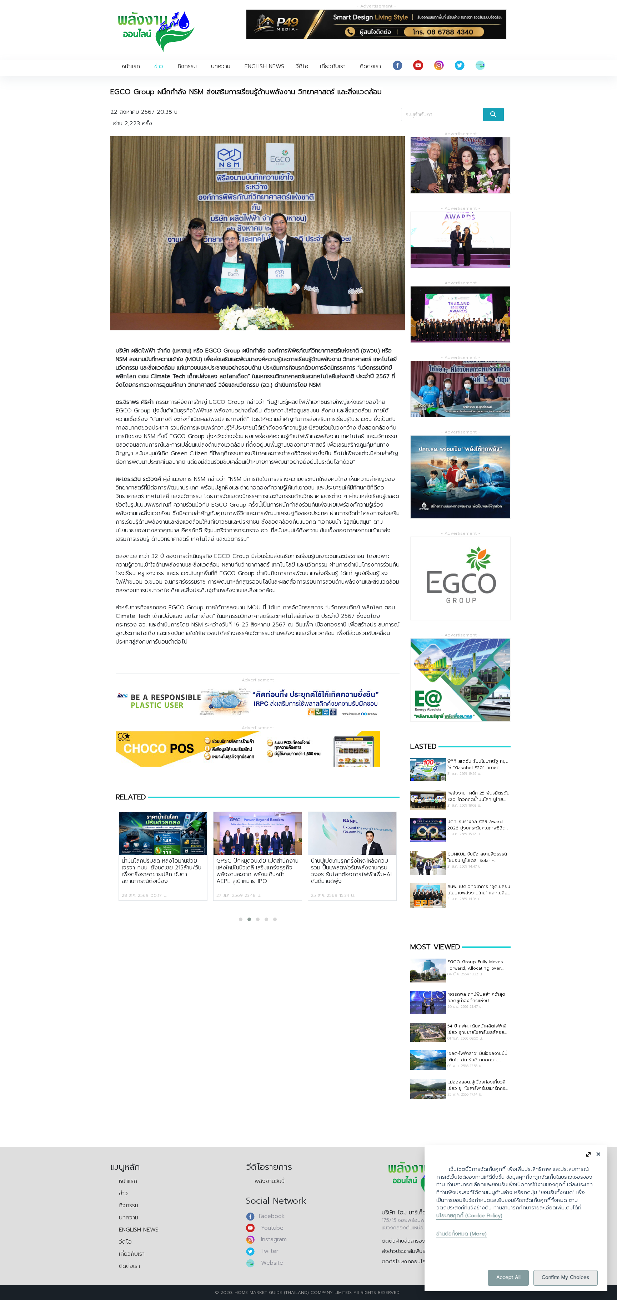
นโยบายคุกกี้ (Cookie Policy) (469, 1215)
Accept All (508, 1277)
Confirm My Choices (565, 1277)
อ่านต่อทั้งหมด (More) (461, 1234)
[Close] (598, 1154)
